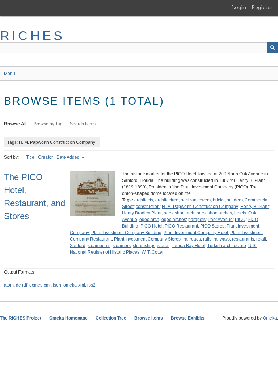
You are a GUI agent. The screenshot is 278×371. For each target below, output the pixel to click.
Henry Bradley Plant (141, 213)
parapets (197, 219)
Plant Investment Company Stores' (147, 239)
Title (30, 157)
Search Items (83, 123)
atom (9, 285)
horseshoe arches (214, 213)
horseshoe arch (179, 213)
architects (143, 200)
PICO (240, 219)
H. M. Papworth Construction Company (200, 206)
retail (261, 239)
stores (163, 245)
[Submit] (272, 47)
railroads (192, 239)
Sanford (77, 245)
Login (239, 7)
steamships (144, 245)
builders (235, 200)
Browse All (15, 123)
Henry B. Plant (254, 206)
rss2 (91, 285)
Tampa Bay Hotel (188, 245)
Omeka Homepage (68, 318)
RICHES (32, 35)
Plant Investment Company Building (126, 232)
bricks (218, 200)
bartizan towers (196, 200)
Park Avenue (220, 219)
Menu (9, 73)
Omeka (270, 318)
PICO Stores (212, 226)
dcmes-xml (40, 285)
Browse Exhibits (188, 318)
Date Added (68, 157)
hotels (240, 213)
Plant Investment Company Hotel (196, 232)
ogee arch (149, 219)
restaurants (243, 239)
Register (262, 7)
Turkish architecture (226, 245)
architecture (166, 200)
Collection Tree (111, 318)
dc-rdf (21, 285)
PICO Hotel (151, 226)
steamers (122, 245)
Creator (45, 157)
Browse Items (148, 318)
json (57, 285)
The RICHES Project (20, 318)
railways (222, 239)
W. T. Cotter (153, 252)
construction (148, 206)
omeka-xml (74, 285)
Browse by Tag (48, 123)
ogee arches (173, 219)
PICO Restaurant (181, 226)
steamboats (99, 245)
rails (207, 239)
